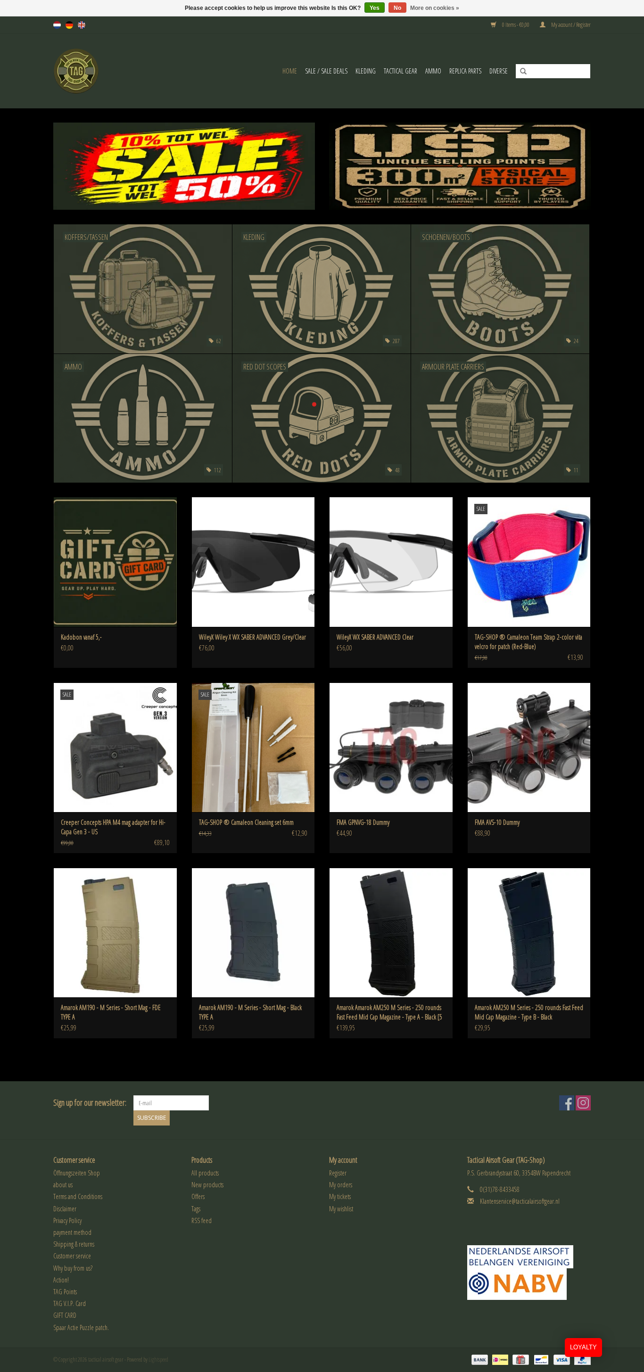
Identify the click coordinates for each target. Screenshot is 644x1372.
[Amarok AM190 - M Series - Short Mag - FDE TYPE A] (115, 932)
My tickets (340, 1196)
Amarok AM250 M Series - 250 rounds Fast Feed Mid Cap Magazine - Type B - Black (529, 1012)
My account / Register (570, 25)
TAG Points (65, 1291)
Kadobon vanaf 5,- (81, 637)
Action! (61, 1279)
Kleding (365, 70)
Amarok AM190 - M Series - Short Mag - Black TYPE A (250, 1012)
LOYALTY (583, 1347)
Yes (375, 8)
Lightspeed (158, 1360)
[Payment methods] (478, 1359)
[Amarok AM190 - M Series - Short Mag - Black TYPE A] (253, 932)
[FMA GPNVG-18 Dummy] (391, 747)
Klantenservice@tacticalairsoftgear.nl (520, 1201)
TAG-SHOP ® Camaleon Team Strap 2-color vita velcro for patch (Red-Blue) (528, 642)
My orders (340, 1184)
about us (63, 1184)
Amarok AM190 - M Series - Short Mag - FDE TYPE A (111, 1012)
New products (207, 1184)
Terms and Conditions (77, 1196)
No (397, 8)
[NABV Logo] (529, 1284)
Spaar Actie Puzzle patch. (81, 1327)
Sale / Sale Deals (326, 70)
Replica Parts (465, 70)
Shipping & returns (73, 1244)
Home (289, 70)
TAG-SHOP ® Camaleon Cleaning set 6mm (246, 822)
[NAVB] (529, 1256)
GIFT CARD (64, 1315)
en (81, 25)
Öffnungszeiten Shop (76, 1172)
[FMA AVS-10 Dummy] (529, 747)
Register (338, 1172)
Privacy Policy (67, 1220)
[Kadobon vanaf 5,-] (115, 561)
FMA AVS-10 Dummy (497, 822)
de (69, 25)
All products (205, 1172)
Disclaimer (64, 1208)
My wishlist (341, 1208)
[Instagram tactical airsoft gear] (583, 1102)
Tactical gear (400, 70)
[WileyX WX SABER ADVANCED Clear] (391, 561)
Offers (198, 1196)
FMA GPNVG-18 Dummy (363, 822)
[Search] (520, 72)
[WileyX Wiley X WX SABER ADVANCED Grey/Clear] (253, 561)
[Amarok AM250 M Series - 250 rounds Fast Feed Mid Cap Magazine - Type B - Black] (529, 932)
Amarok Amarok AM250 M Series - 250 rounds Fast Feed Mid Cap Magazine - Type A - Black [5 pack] (389, 1012)
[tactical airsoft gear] (87, 71)
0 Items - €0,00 (515, 25)
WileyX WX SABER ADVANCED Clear (375, 637)
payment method (72, 1232)
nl (57, 25)
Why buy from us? (72, 1268)
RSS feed (201, 1220)
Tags (195, 1208)
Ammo (433, 70)
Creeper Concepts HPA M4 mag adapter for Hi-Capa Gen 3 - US (113, 827)
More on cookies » (434, 8)
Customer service (72, 1255)
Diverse (498, 70)
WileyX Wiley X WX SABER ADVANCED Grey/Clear (252, 637)
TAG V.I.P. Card (69, 1303)
